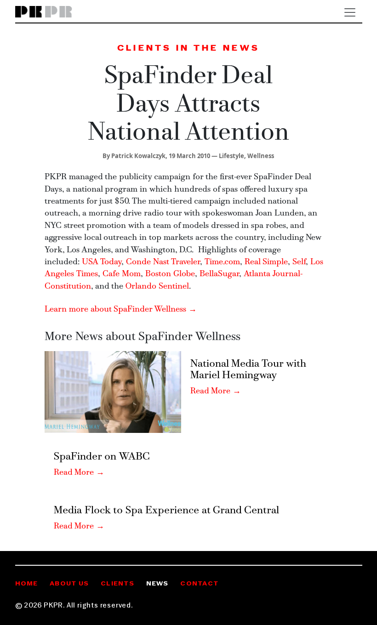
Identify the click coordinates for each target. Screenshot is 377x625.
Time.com (222, 262)
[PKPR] (44, 12)
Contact (199, 584)
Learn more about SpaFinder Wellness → (121, 309)
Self (299, 262)
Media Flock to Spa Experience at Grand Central (166, 511)
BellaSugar (219, 274)
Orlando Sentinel (157, 286)
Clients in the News (188, 48)
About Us (69, 584)
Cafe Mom (122, 274)
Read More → (215, 391)
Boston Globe (170, 274)
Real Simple (266, 262)
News (157, 584)
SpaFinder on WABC (102, 457)
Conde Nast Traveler (163, 262)
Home (26, 584)
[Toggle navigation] (349, 12)
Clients (117, 584)
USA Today (101, 262)
